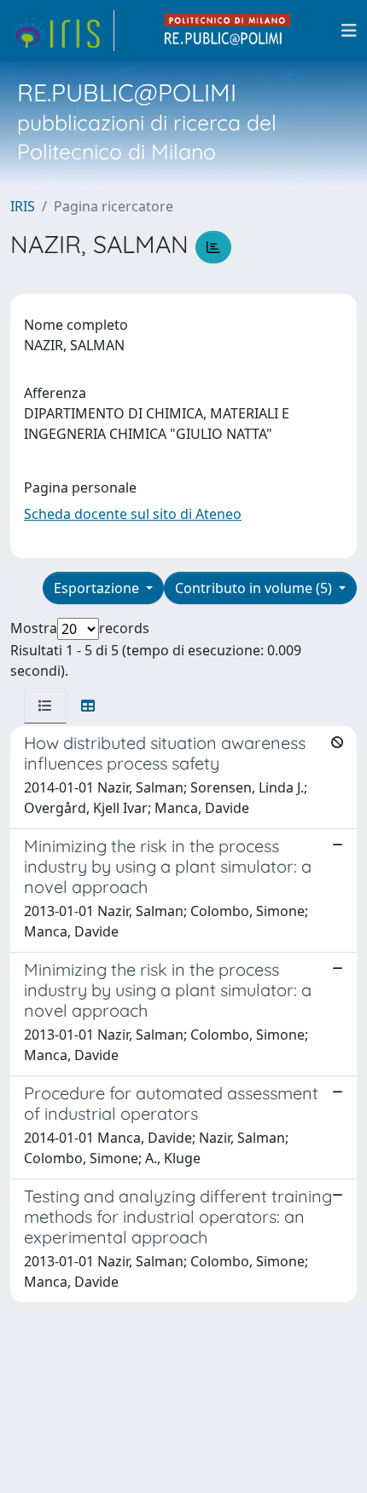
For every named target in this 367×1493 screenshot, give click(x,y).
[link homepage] (62, 30)
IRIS (22, 206)
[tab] (45, 705)
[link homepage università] (227, 30)
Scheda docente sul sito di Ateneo (133, 513)
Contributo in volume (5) (255, 588)
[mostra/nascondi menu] (349, 30)
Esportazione (98, 588)
